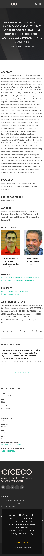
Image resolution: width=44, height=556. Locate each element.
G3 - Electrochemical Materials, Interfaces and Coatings (20, 277)
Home (12, 46)
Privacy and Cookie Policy (22, 547)
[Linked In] (3, 487)
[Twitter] (12, 487)
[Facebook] (8, 487)
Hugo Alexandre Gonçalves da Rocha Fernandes (11, 261)
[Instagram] (17, 487)
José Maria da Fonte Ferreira (33, 260)
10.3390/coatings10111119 (11, 445)
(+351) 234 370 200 (8, 506)
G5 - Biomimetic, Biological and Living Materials (18, 280)
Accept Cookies (22, 542)
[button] (15, 372)
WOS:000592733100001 (10, 451)
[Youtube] (22, 487)
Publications (29, 46)
